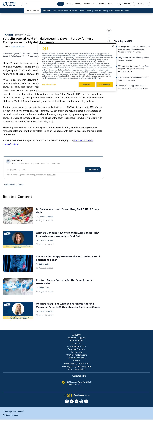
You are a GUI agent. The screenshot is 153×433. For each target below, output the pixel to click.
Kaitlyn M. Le (44, 264)
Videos (127, 11)
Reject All (86, 84)
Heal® (111, 11)
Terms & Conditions (76, 357)
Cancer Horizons (85, 11)
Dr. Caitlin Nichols (46, 240)
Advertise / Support (76, 337)
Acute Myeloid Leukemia (13, 184)
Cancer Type (31, 10)
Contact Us (77, 343)
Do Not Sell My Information (76, 363)
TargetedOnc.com (76, 349)
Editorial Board (76, 340)
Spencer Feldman (46, 217)
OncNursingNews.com (76, 355)
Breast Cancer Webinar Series (68, 11)
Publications (119, 11)
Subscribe (92, 169)
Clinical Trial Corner (100, 11)
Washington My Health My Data (76, 366)
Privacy (76, 360)
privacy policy (50, 175)
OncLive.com (76, 352)
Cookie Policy (96, 78)
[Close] (112, 46)
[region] (77, 67)
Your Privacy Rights (76, 369)
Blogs (54, 11)
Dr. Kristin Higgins (46, 311)
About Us (76, 335)
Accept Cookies (104, 84)
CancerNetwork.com (76, 346)
